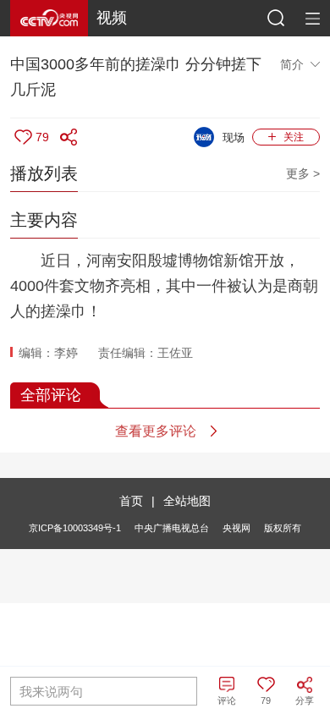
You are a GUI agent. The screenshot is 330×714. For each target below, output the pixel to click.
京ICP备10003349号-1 (75, 528)
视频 (111, 17)
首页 (131, 501)
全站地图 (187, 501)
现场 (234, 137)
